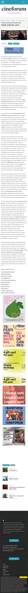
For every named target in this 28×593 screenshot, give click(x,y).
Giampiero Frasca (14, 498)
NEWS (4, 569)
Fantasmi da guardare (5, 273)
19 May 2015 (4, 43)
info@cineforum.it (10, 550)
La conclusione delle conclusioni (8, 271)
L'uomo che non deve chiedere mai (8, 280)
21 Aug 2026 (11, 485)
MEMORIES (5, 567)
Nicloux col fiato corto (5, 282)
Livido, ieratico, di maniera (6, 276)
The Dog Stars (13, 470)
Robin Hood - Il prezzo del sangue (16, 496)
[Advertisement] (12, 455)
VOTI (4, 564)
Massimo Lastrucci (14, 471)
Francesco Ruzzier (14, 479)
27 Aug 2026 (11, 468)
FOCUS (10, 43)
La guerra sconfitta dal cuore (7, 290)
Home (3, 20)
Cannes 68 (13, 20)
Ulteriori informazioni (21, 591)
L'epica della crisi (4, 288)
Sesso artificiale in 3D (5, 278)
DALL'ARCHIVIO (6, 574)
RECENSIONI (6, 465)
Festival (7, 20)
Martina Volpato (13, 489)
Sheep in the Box (13, 478)
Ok (23, 577)
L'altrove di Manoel (5, 284)
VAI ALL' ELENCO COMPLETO (8, 292)
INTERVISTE (5, 571)
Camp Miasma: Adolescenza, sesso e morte (17, 488)
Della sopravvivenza (5, 286)
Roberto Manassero (6, 46)
